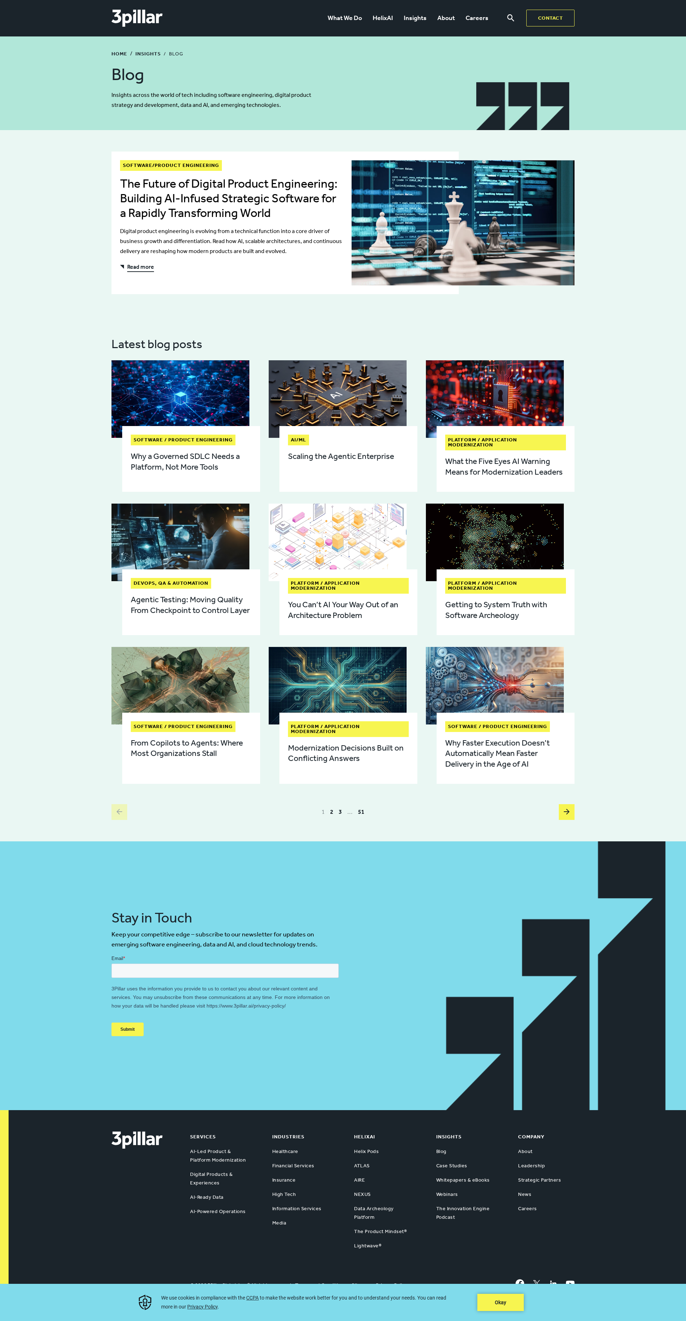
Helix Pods (366, 1151)
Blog (441, 1151)
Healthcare (285, 1151)
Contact (550, 18)
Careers (477, 18)
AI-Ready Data (207, 1197)
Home (119, 54)
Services (203, 1137)
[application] (343, 1302)
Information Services (297, 1209)
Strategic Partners (539, 1180)
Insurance (284, 1180)
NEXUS (362, 1194)
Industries (288, 1137)
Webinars (447, 1194)
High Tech (284, 1194)
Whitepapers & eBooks (463, 1180)
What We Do (345, 18)
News (524, 1194)
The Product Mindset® (380, 1231)
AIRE (359, 1180)
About (446, 18)
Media (279, 1223)
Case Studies (451, 1166)
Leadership (531, 1166)
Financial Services (293, 1166)
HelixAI (383, 18)
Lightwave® (367, 1246)
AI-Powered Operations (218, 1211)
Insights (415, 18)
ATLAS (362, 1166)
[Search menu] (511, 18)
